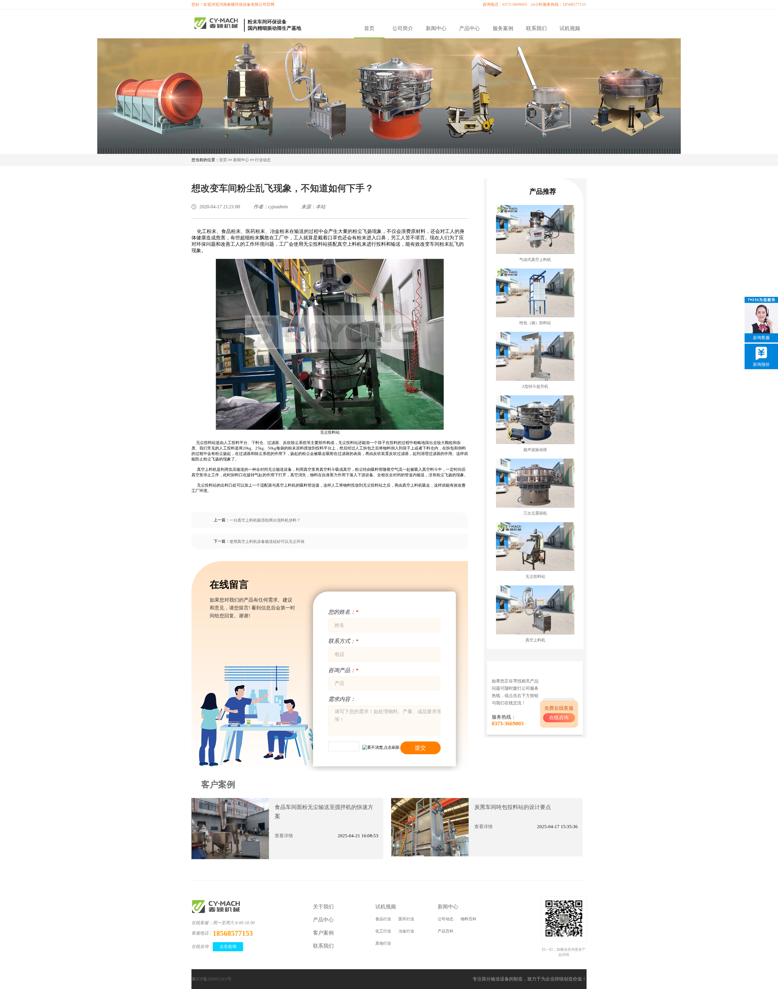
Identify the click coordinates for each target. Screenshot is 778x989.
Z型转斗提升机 (535, 386)
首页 (369, 28)
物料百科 (469, 919)
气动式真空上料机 (535, 259)
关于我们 (323, 907)
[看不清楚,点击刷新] (381, 746)
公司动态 (445, 919)
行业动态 (263, 160)
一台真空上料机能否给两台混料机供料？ (265, 520)
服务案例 (503, 28)
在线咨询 (559, 717)
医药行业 (406, 919)
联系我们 (536, 28)
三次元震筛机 (535, 513)
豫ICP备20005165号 (211, 979)
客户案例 (218, 784)
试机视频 (569, 28)
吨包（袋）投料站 (535, 323)
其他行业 (383, 943)
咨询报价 (761, 364)
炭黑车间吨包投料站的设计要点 (512, 807)
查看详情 (284, 835)
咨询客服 (761, 337)
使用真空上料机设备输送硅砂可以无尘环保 (267, 541)
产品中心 (469, 28)
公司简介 (402, 28)
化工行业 (383, 931)
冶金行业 (406, 931)
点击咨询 (227, 946)
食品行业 (383, 919)
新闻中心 (436, 28)
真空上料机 (535, 640)
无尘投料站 (535, 576)
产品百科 (445, 931)
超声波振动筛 (535, 449)
